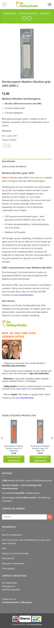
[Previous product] (30, 18)
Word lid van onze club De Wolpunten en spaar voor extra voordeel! (26, 542)
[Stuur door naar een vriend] (9, 146)
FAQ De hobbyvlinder (12, 535)
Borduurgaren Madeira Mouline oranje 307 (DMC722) (40, 448)
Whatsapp (26, 602)
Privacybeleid (8, 568)
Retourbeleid (8, 558)
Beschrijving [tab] (8, 161)
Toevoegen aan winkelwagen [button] (13, 459)
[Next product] (24, 18)
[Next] (51, 443)
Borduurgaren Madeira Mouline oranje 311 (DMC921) (13, 448)
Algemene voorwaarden (13, 563)
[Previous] (2, 443)
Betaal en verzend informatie (15, 553)
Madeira (45, 14)
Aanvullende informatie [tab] (14, 167)
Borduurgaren (28, 14)
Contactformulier (10, 602)
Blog (4, 548)
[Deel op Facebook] (4, 146)
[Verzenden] (49, 516)
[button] (4, 4)
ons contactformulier (24, 398)
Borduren (10, 14)
